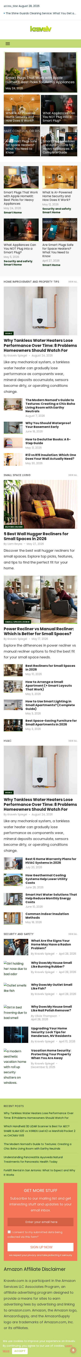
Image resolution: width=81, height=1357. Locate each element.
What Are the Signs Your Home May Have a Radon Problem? (51, 944)
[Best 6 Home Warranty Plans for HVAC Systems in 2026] (13, 863)
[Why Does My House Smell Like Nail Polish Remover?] (16, 1013)
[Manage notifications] (73, 1350)
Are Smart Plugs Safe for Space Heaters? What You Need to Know (57, 250)
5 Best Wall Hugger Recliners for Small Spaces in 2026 (36, 536)
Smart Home (13, 212)
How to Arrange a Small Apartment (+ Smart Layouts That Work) (48, 686)
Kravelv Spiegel (17, 355)
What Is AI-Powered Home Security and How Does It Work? (57, 196)
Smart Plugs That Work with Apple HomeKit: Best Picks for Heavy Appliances (21, 198)
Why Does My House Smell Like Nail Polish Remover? (51, 1008)
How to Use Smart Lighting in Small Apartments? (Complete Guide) (50, 705)
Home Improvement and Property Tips (31, 282)
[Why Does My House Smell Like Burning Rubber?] (16, 969)
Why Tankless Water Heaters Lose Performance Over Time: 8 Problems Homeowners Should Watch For (40, 345)
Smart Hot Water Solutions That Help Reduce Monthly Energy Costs (51, 898)
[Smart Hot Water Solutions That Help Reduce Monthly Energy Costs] (13, 899)
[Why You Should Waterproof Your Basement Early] (13, 427)
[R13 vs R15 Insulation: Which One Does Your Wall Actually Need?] (13, 459)
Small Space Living (17, 475)
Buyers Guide (13, 526)
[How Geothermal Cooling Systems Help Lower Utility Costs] (13, 879)
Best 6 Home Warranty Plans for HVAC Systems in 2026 (41, 13)
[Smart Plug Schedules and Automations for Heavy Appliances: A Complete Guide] (59, 141)
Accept (19, 1351)
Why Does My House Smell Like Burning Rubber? (51, 965)
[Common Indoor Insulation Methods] (13, 918)
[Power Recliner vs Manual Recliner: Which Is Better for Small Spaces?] (40, 599)
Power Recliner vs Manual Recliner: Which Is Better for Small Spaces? (39, 631)
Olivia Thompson (46, 1016)
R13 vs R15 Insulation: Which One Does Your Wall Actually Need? (50, 457)
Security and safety (56, 208)
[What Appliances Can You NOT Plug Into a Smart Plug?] (59, 109)
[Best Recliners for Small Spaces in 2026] (13, 670)
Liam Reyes (15, 544)
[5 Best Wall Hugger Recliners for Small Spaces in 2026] (40, 504)
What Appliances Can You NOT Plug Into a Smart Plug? (20, 248)
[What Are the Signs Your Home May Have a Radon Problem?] (16, 947)
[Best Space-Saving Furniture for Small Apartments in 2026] (13, 725)
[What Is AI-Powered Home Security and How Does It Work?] (22, 109)
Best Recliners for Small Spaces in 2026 (50, 668)
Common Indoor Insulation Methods (47, 916)
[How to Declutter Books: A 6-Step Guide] (13, 443)
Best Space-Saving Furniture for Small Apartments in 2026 (51, 723)
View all (72, 281)
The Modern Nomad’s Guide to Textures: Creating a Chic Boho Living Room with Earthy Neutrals (50, 405)
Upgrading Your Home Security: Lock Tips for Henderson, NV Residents (51, 1032)
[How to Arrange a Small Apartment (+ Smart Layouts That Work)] (13, 686)
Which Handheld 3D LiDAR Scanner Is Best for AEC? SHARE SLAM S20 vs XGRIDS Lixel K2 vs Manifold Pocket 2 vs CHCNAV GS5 (39, 1130)
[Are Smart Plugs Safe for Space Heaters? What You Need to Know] (22, 141)
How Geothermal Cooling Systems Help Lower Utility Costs (46, 879)
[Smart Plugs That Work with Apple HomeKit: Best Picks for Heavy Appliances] (40, 72)
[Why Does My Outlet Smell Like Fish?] (16, 991)
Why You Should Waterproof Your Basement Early (48, 425)
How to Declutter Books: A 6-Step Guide (48, 441)
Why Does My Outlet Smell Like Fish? (51, 987)
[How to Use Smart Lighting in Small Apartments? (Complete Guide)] (13, 705)
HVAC (8, 333)
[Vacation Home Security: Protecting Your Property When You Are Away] (16, 1067)
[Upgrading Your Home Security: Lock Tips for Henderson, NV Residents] (16, 1035)
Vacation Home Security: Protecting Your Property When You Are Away (51, 1054)
